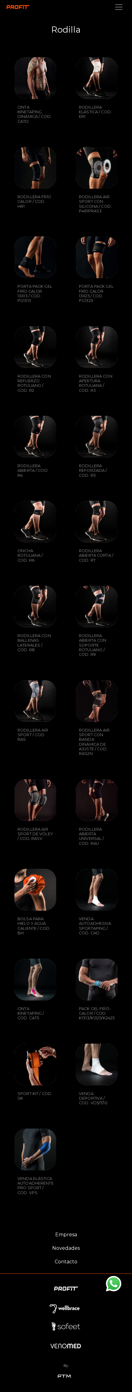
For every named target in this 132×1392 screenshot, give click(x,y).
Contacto (66, 1262)
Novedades (66, 1248)
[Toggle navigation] (118, 7)
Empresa (66, 1235)
